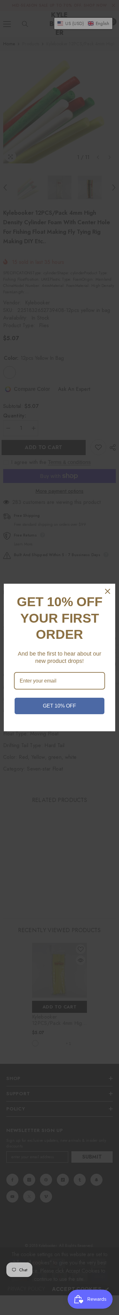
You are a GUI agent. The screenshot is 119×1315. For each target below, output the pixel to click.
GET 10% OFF (59, 705)
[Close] (107, 591)
